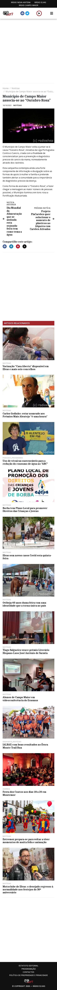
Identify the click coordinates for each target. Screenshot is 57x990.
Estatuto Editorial (28, 965)
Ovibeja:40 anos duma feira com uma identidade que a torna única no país (24, 604)
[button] (39, 13)
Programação (28, 969)
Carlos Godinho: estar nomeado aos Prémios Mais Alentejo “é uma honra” (25, 415)
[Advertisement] (28, 51)
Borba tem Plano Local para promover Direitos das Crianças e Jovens (25, 510)
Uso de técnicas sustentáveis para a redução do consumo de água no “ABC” (25, 462)
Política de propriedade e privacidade (28, 975)
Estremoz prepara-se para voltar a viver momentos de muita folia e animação (26, 841)
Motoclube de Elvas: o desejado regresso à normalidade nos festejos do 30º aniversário (28, 889)
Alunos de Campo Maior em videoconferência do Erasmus (20, 699)
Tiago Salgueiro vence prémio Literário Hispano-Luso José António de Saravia (26, 651)
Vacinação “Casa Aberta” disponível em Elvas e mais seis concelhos (26, 368)
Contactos (28, 972)
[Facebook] (22, 13)
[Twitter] (27, 13)
